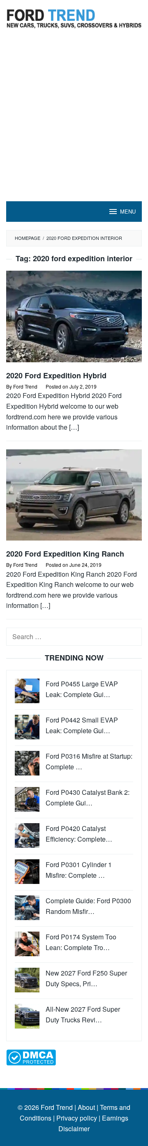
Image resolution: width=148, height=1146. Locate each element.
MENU (128, 211)
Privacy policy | (77, 1118)
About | (88, 1107)
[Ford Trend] (74, 17)
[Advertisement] (74, 123)
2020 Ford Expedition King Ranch (65, 553)
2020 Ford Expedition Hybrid (56, 375)
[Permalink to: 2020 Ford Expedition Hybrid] (74, 319)
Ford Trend (57, 1107)
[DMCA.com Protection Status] (31, 1056)
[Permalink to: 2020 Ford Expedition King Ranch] (74, 498)
